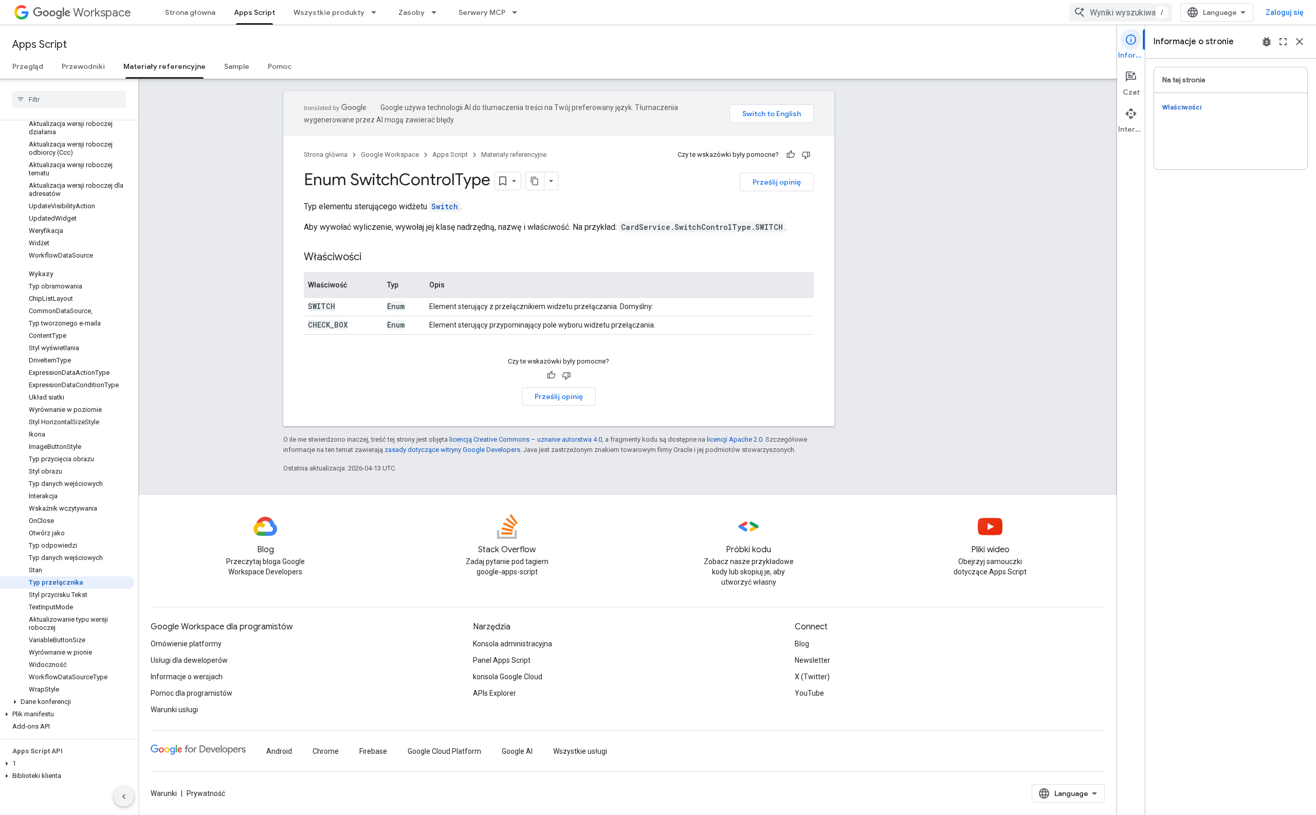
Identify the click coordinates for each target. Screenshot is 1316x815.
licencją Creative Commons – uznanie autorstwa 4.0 (525, 439)
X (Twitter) (812, 677)
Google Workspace (390, 154)
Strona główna (190, 12)
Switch (444, 206)
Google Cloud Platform (444, 751)
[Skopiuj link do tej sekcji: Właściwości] (371, 257)
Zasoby (411, 12)
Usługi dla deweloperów (189, 660)
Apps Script (254, 12)
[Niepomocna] (806, 154)
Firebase (373, 751)
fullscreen (1283, 41)
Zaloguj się (1285, 12)
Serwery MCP (482, 12)
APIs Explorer (494, 693)
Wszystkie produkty (329, 12)
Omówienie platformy (186, 644)
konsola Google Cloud (507, 677)
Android (279, 751)
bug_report (1266, 41)
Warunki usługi (174, 709)
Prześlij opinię (777, 182)
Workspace (102, 13)
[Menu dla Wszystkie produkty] (376, 12)
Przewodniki (83, 66)
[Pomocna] (790, 154)
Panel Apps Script (502, 660)
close (1299, 41)
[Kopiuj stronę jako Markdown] (535, 181)
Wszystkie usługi (580, 751)
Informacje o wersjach (187, 677)
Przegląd (27, 66)
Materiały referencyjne (164, 66)
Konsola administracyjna (512, 644)
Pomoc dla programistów (191, 693)
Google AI (517, 751)
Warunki (164, 793)
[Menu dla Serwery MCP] (517, 12)
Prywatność (206, 793)
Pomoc (279, 66)
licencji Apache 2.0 (734, 439)
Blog (802, 644)
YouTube (809, 693)
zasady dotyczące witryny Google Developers (452, 450)
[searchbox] (69, 99)
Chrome (326, 751)
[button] (67, 702)
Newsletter (812, 660)
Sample (236, 66)
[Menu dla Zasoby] (437, 12)
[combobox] (1120, 12)
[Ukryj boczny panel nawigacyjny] (124, 796)
